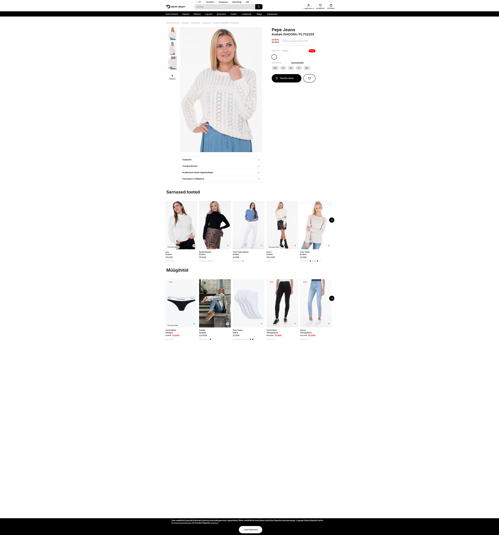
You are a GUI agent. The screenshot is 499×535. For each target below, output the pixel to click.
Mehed (197, 14)
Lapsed (208, 14)
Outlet (234, 14)
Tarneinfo (210, 2)
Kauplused (223, 2)
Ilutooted (221, 14)
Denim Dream (172, 23)
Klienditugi (236, 2)
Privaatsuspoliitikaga (181, 523)
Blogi (259, 14)
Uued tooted (171, 14)
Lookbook (246, 14)
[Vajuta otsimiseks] (258, 6)
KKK (247, 2)
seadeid (214, 523)
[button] (221, 160)
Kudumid (195, 23)
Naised (185, 14)
